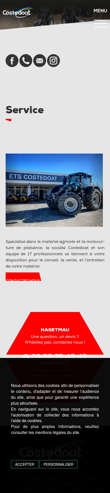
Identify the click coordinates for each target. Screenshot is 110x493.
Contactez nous (23, 281)
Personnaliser (58, 464)
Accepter (24, 464)
